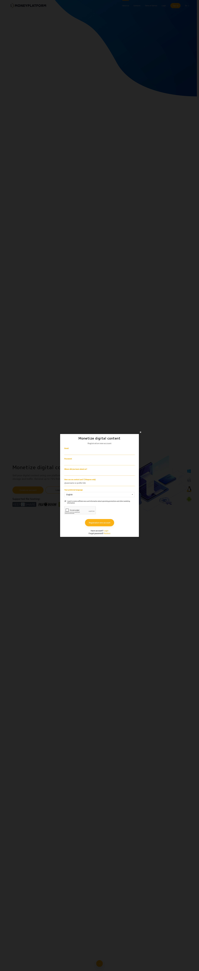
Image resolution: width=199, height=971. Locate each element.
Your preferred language (73, 490)
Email (66, 448)
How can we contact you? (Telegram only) (80, 480)
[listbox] (99, 494)
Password (68, 459)
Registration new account (99, 522)
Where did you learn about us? (75, 469)
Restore (107, 533)
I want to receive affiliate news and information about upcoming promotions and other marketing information (98, 502)
